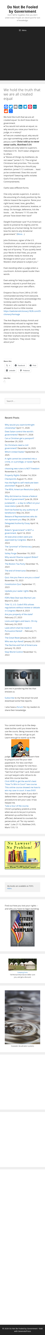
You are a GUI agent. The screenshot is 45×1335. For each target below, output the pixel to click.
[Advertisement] (22, 57)
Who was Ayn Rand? (14, 641)
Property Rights (12, 475)
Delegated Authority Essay (17, 523)
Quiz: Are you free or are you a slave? (22, 577)
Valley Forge (10, 553)
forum (20, 707)
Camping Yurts (22, 972)
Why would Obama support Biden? (21, 557)
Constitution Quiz (13, 584)
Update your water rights (17, 591)
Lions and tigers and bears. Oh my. (21, 621)
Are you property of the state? (19, 614)
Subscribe (9, 697)
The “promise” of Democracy (18, 546)
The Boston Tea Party (15, 563)
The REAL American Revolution (19, 489)
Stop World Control (14, 651)
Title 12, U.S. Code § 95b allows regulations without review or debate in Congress (22, 607)
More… (20, 234)
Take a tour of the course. (17, 805)
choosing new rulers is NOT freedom (22, 468)
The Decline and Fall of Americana (21, 645)
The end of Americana (15, 570)
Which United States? (15, 451)
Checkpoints (10, 478)
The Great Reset (12, 637)
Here (9, 888)
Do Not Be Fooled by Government (22, 9)
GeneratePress (24, 1331)
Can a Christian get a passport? (19, 438)
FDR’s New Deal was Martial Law (20, 597)
